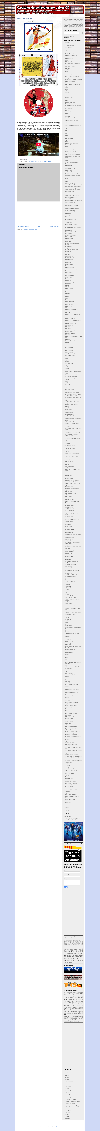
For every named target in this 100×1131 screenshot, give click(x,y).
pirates (65, 1017)
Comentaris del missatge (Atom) (30, 229)
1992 (65, 949)
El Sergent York (68, 251)
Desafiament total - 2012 (70, 170)
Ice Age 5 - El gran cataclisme (71, 425)
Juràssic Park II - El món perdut (71, 456)
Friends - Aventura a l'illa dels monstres (73, 371)
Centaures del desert (69, 138)
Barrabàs (67, 89)
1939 (82, 940)
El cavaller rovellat (69, 261)
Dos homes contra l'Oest (70, 210)
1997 (65, 950)
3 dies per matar (68, 47)
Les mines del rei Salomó (70, 576)
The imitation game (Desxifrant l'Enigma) (73, 760)
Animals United (68, 69)
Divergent (67, 180)
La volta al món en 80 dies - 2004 (72, 561)
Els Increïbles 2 (68, 328)
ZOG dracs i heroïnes (69, 809)
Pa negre (67, 634)
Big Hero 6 (67, 100)
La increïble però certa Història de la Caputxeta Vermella (72, 543)
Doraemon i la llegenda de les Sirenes (73, 207)
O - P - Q (67, 617)
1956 (65, 943)
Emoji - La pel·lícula (69, 347)
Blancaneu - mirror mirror (70, 102)
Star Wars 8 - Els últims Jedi (71, 734)
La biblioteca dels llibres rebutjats (72, 519)
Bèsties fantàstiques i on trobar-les (72, 120)
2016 (73, 959)
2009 (81, 953)
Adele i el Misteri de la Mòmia (71, 55)
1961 (80, 943)
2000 (76, 950)
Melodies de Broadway (42, 161)
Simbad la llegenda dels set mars (72, 716)
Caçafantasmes (68, 136)
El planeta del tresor (69, 290)
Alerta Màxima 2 (68, 61)
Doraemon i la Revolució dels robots (72, 205)
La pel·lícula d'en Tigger (70, 550)
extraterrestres (79, 1008)
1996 (80, 949)
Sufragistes (67, 739)
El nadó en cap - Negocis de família (72, 282)
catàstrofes (66, 1004)
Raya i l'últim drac (68, 678)
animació (79, 997)
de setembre (69, 1086)
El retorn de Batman (69, 294)
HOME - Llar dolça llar (69, 389)
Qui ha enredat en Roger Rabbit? (72, 666)
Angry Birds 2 (67, 68)
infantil (80, 1013)
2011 (74, 955)
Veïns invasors (68, 791)
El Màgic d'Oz (68, 241)
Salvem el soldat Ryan (69, 695)
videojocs (70, 1021)
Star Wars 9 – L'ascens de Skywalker (73, 736)
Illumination (66, 996)
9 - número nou (68, 48)
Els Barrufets (67, 307)
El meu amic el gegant (69, 275)
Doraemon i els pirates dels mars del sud (73, 200)
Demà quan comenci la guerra (71, 167)
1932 (68, 940)
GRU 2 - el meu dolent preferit (71, 376)
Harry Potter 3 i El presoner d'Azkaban (73, 394)
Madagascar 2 (68, 586)
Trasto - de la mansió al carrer (71, 770)
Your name (67, 807)
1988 (69, 948)
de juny (68, 1092)
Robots (66, 687)
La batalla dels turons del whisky (72, 518)
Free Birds (67, 368)
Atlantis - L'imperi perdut (70, 81)
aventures (67, 1001)
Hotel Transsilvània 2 (69, 414)
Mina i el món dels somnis (70, 597)
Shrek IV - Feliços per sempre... (71, 713)
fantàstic (66, 1011)
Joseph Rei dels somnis (70, 448)
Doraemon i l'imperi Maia (70, 203)
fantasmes (79, 1009)
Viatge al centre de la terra (70, 793)
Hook (66, 411)
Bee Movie (67, 94)
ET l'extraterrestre (68, 222)
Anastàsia (67, 65)
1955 (80, 942)
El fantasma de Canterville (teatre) (72, 269)
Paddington (67, 636)
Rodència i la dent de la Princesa (72, 689)
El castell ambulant (69, 256)
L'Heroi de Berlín (68, 475)
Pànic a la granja (68, 660)
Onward (66, 622)
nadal (70, 1016)
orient (80, 1016)
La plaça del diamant (69, 551)
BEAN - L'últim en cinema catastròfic (72, 84)
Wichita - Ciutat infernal (70, 799)
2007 (69, 953)
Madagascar (67, 584)
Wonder (66, 801)
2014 (77, 957)
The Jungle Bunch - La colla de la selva (73, 756)
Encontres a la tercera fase (70, 348)
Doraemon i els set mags (70, 202)
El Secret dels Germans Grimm (71, 249)
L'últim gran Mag (68, 496)
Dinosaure (67, 176)
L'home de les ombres (69, 486)
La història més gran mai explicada (72, 540)
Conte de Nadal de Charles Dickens (72, 154)
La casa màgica (68, 524)
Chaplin (66, 140)
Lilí (65, 579)
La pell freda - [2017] (70, 1103)
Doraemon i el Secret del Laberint (72, 195)
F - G (66, 360)
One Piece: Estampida (69, 620)
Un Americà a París (69, 778)
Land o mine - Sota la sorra (70, 564)
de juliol (68, 1090)
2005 (79, 951)
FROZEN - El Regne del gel (70, 361)
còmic (65, 1007)
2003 (69, 951)
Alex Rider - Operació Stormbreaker (72, 63)
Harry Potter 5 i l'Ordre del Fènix (71, 395)
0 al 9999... (67, 44)
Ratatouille (67, 676)
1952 (68, 942)
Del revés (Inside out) (69, 165)
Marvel (71, 996)
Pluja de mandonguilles (70, 651)
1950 (80, 941)
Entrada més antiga (54, 226)
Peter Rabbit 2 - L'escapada (70, 639)
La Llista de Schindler (69, 510)
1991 (80, 948)
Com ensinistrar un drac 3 (70, 151)
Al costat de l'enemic (69, 57)
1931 (64, 940)
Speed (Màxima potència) (70, 728)
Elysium (66, 344)
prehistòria (66, 1018)
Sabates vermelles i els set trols (71, 692)
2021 (66, 962)
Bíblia (73, 993)
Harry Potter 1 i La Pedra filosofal (72, 392)
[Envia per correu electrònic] (20, 159)
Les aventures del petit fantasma (72, 570)
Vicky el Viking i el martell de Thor (72, 796)
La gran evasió (68, 535)
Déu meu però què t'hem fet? (71, 219)
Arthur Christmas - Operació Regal (72, 76)
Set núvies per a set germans (71, 705)
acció (71, 997)
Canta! (66, 128)
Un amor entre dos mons (70, 780)
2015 (65, 959)
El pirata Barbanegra (69, 288)
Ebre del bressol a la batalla (71, 224)
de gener (68, 1112)
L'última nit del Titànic (69, 499)
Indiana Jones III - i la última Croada (72, 432)
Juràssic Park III (68, 458)
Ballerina (66, 87)
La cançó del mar (68, 523)
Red (65, 679)
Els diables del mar (69, 331)
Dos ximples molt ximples (70, 211)
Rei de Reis (67, 681)
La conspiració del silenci (70, 531)
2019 (74, 960)
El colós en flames (69, 264)
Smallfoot (67, 720)
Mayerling (67, 594)
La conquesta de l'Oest (69, 529)
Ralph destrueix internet (70, 674)
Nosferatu (67, 616)
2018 (68, 960)
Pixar (76, 996)
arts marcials (78, 999)
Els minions (67, 339)
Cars (66, 133)
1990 (76, 948)
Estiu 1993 (67, 358)
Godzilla (66, 382)
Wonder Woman (68, 802)
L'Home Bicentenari (69, 478)
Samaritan (67, 697)
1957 (68, 943)
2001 (80, 950)
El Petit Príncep (68, 244)
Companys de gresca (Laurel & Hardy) (73, 153)
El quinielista (67, 293)
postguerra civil (78, 1017)
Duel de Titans (68, 213)
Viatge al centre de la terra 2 (71, 794)
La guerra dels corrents (69, 537)
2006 (65, 953)
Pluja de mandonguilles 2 (70, 652)
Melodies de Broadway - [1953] (72, 1105)
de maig (68, 1094)
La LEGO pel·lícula (69, 507)
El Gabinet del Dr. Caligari (70, 231)
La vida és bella (68, 559)
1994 (72, 949)
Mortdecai (67, 611)
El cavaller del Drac (69, 259)
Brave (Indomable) (68, 108)
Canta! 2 (66, 130)
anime (70, 999)
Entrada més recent (23, 226)
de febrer (68, 1110)
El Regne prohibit (68, 248)
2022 (71, 962)
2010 (68, 955)
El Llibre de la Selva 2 (69, 238)
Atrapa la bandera (68, 82)
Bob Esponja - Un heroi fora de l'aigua (73, 105)
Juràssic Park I (68, 454)
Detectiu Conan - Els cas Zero (71, 173)
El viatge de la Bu (68, 306)
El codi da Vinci (68, 262)
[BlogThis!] (22, 159)
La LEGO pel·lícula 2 (69, 508)
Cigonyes (67, 146)
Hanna (66, 391)
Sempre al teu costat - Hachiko (71, 702)
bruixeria (65, 1002)
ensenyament (68, 1008)
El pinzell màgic (68, 286)
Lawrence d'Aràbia (68, 566)
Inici (39, 226)
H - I (66, 387)
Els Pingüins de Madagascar (71, 330)
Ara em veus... (68, 73)
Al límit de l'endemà (69, 58)
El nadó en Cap (68, 280)
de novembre (69, 1083)
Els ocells (67, 342)
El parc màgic (68, 283)
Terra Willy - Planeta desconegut (71, 754)
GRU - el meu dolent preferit (71, 374)
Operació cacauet (68, 625)
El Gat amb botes (68, 233)
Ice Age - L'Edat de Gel (70, 421)
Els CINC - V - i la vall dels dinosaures (73, 320)
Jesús (66, 441)
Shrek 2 (66, 710)
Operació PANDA (68, 624)
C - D (66, 122)
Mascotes (67, 589)
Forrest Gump (68, 366)
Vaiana (66, 788)
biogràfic (78, 1001)
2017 (81, 959)
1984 (78, 947)
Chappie (66, 141)
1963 (68, 944)
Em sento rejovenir (69, 345)
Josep (66, 446)
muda (80, 1015)
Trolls (66, 772)
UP (65, 776)
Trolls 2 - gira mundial (69, 773)
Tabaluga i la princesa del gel (71, 745)
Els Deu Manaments (69, 325)
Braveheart (67, 110)
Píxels (66, 665)
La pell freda (67, 548)
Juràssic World (68, 459)
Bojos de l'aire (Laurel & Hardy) (71, 107)
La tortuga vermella (69, 556)
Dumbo (66, 217)
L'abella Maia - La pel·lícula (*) (71, 481)
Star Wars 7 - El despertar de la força (73, 733)
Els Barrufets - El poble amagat (71, 309)
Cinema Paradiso (68, 148)
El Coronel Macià (68, 230)
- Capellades (67, 42)
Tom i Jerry (67, 763)
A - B (66, 50)
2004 (74, 951)
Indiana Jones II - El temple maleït (72, 431)
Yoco (66, 805)
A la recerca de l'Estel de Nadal (71, 52)
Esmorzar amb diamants (70, 355)
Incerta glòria (67, 426)
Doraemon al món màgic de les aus (72, 189)
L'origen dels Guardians (70, 490)
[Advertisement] (38, 213)
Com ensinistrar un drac (70, 149)
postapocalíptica (70, 1017)
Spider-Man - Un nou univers (71, 729)
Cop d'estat (67, 159)
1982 (71, 946)
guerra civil (76, 1011)
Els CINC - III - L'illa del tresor (71, 318)
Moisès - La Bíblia (68, 603)
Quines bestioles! (68, 668)
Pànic (66, 659)
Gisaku (66, 381)
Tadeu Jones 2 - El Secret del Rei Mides (73, 750)
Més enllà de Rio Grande (70, 614)
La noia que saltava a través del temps (73, 546)
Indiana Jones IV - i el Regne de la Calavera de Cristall (72, 435)
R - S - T (66, 671)
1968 (82, 944)
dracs (76, 1007)
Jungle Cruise (67, 451)
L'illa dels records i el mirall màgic (72, 488)
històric (69, 1013)
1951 (65, 942)
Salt (65, 694)
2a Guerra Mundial (77, 992)
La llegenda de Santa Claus (70, 545)
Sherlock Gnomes (68, 707)
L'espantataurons (68, 485)
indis (75, 1013)
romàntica (72, 1018)
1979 (65, 947)
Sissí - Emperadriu (69, 718)
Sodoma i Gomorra (69, 721)
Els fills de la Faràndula (70, 333)
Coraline (66, 160)
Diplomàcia (67, 178)
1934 (75, 940)
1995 (76, 949)
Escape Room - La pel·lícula (71, 353)
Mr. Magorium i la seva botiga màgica (73, 612)
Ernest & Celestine (69, 352)
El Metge (67, 240)
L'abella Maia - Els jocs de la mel (72, 480)
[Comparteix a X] (23, 159)
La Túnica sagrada (69, 516)
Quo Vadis (67, 670)
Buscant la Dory (68, 113)
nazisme (75, 1016)
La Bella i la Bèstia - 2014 (70, 504)
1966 (75, 944)
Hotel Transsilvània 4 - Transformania (73, 418)
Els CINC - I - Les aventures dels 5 (72, 314)
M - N (36, 161)
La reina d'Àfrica (68, 553)
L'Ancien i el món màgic (70, 473)
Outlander (67, 631)
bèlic (70, 1002)
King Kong (67, 464)
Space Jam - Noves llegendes (71, 726)
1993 (68, 949)
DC (76, 993)
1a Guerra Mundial (67, 992)
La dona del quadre (69, 532)
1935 (78, 940)
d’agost (68, 1088)
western (75, 1021)
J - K (66, 440)
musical (49, 161)
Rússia (80, 996)
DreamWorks (69, 994)
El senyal (67, 296)
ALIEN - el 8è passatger (70, 53)
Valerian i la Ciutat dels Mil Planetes (72, 789)
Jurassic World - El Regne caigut (72, 453)
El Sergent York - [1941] (71, 1099)
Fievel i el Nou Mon (69, 363)
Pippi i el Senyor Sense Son (71, 643)
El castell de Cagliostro (70, 257)
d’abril (67, 1096)
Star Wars (66, 997)
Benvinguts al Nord (69, 97)
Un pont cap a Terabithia (70, 784)
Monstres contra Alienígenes (71, 605)
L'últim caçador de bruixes (70, 493)
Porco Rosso (67, 655)
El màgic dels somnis (69, 278)
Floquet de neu (68, 365)
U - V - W (67, 775)
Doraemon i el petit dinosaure (71, 197)
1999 (72, 950)
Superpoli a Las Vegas (69, 742)
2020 (81, 960)
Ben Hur (66, 95)
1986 (66, 948)
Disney (81, 993)
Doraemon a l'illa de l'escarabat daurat (73, 186)
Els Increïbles (68, 326)
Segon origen (67, 700)
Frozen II (67, 373)
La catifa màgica (68, 526)
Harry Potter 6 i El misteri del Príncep (73, 397)
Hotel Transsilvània (69, 412)
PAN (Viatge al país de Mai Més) (72, 633)
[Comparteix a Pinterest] (26, 159)
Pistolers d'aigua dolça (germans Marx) (73, 646)
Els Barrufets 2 (68, 311)
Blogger (57, 1126)
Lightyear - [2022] (68, 816)
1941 (66, 941)
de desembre (69, 1081)
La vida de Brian (68, 558)
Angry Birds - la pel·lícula (70, 66)
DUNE (66, 163)
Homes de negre (68, 407)
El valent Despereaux (69, 301)
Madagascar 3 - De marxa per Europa (73, 587)
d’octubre (68, 1084)
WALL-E (66, 797)
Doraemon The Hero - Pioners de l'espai (73, 184)
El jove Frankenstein (69, 272)
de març (68, 1097)
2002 (65, 951)
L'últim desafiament (69, 494)
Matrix (66, 592)
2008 (75, 953)
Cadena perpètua (68, 123)
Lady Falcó (67, 562)
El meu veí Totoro (68, 277)
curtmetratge (78, 1005)
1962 (65, 944)
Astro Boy (67, 78)
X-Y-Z (66, 804)
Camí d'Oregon (68, 127)
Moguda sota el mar (69, 601)
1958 (72, 943)
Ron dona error (68, 691)
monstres (75, 1015)
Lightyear (67, 578)
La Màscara (67, 512)
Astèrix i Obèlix (67, 993)
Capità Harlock (68, 132)
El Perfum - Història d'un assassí (72, 243)
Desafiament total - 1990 (70, 168)
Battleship (67, 92)
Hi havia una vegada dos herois (71, 404)
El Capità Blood (68, 226)
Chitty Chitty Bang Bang (70, 144)
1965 (72, 944)
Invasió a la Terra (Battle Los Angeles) (73, 438)
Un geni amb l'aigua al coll (70, 781)
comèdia (32, 161)
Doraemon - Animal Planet (70, 183)
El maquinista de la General (70, 274)
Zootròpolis (67, 810)
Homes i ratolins (68, 409)
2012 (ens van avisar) (69, 45)
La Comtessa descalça (69, 505)
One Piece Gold (68, 619)
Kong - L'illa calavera (69, 466)
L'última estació (68, 498)
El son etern (67, 299)
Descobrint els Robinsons (70, 171)
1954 (77, 942)
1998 (68, 950)
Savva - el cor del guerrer (70, 699)
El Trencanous (68, 253)
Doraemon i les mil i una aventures (72, 208)
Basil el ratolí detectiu (69, 90)
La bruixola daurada (69, 521)
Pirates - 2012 (68, 644)
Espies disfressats (69, 357)
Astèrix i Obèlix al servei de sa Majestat (73, 79)
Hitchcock (67, 406)
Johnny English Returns (70, 445)
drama (81, 1007)
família (67, 1009)
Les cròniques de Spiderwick (71, 574)
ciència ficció (75, 1004)
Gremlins (67, 386)
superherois (80, 1018)
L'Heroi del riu (67, 477)
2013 (69, 957)
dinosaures (70, 1007)
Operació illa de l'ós (69, 630)
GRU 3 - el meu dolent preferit (71, 378)
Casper (66, 135)
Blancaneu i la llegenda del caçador (72, 103)
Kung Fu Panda (68, 467)
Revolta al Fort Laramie (70, 682)
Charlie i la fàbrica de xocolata (71, 143)
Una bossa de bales (69, 786)
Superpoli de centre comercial (71, 744)
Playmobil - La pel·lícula (70, 649)
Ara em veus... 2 (68, 74)
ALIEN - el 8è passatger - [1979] (73, 1101)
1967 (78, 944)
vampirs (65, 1021)
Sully (66, 741)
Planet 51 (67, 647)
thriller (72, 1020)
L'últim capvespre (68, 491)
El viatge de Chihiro (69, 304)
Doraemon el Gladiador (69, 191)
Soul (66, 724)
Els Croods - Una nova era (70, 323)
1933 (71, 940)
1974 (73, 945)
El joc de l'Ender (68, 270)
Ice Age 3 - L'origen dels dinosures (72, 423)
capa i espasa (77, 1002)
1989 (73, 948)
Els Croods (67, 321)
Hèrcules (66, 420)
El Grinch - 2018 (68, 236)
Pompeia (66, 654)
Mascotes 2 (67, 591)
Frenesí (66, 369)
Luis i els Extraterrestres (70, 581)
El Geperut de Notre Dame (70, 235)
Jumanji (66, 450)
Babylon (66, 86)
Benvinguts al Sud (68, 99)
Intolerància (67, 437)
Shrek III (66, 712)
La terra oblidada (68, 554)
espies (73, 1008)
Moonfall (66, 606)
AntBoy (66, 71)
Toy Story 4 (67, 767)
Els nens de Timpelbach (70, 340)
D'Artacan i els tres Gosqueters (71, 162)
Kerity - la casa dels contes (70, 463)
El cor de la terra (68, 265)
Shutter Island (68, 715)
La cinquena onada (69, 527)
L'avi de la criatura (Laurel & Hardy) (72, 483)
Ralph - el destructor (69, 673)
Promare (66, 657)
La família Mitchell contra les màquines (73, 534)
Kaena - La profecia (69, 461)
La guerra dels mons (69, 539)
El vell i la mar (68, 303)
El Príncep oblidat (68, 246)
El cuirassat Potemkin (69, 267)
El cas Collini (67, 254)
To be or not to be (68, 762)
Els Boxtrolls (67, 312)
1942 (70, 941)
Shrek (66, 708)
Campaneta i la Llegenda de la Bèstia (73, 125)
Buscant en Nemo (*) (69, 111)
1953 (29, 161)
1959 (76, 943)
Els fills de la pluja (68, 334)
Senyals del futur (68, 703)
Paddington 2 (67, 638)
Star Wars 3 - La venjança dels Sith (72, 731)
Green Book (67, 384)
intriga (69, 1015)
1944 (73, 941)
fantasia (73, 1009)
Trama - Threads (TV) (69, 768)
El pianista (67, 285)
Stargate (66, 737)
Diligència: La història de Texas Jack (72, 175)
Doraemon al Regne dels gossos (71, 188)
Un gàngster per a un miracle (71, 783)
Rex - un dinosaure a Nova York (71, 684)
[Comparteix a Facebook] (24, 159)
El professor (67, 291)
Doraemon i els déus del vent (71, 198)
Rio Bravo (67, 686)
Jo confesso (67, 443)
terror (67, 1020)
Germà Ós (67, 379)
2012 (81, 955)
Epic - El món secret (69, 350)
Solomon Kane (68, 723)
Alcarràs (66, 60)
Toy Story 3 (67, 765)
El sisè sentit (67, 298)
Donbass (66, 181)
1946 (77, 941)
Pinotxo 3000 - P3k (69, 641)
